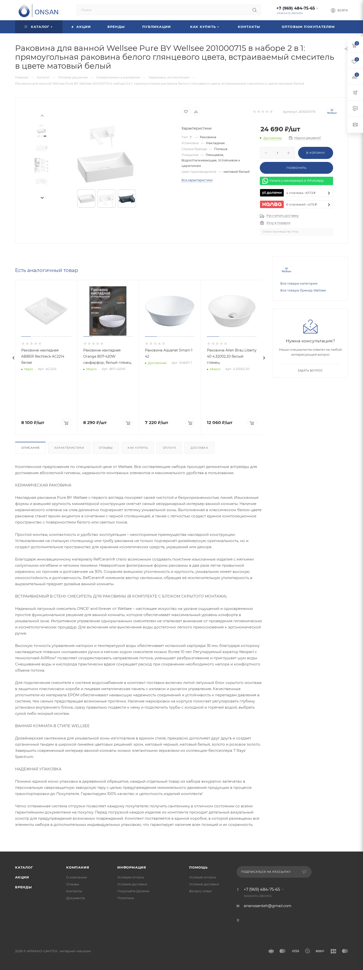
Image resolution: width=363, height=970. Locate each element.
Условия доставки (132, 884)
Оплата (169, 447)
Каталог (24, 867)
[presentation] (42, 115)
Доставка (199, 447)
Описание (30, 447)
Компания (77, 867)
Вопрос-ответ (200, 891)
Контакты (74, 891)
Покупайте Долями (133, 891)
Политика (125, 898)
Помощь (198, 867)
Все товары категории (299, 283)
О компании (76, 877)
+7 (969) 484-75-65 (295, 8)
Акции (22, 877)
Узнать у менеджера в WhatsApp (296, 181)
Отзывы (106, 447)
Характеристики (69, 447)
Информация (131, 867)
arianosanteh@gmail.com (267, 905)
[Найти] (254, 10)
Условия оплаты (130, 877)
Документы (75, 898)
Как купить (138, 447)
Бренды (23, 887)
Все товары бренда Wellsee (303, 290)
